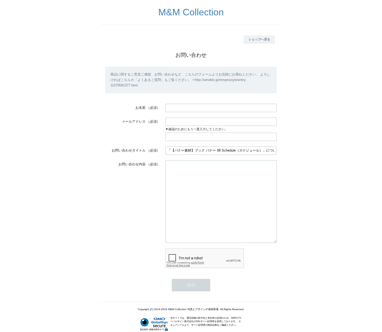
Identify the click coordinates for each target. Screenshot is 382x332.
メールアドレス (134, 121)
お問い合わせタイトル (129, 150)
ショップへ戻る (259, 39)
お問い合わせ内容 (132, 164)
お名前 (140, 108)
